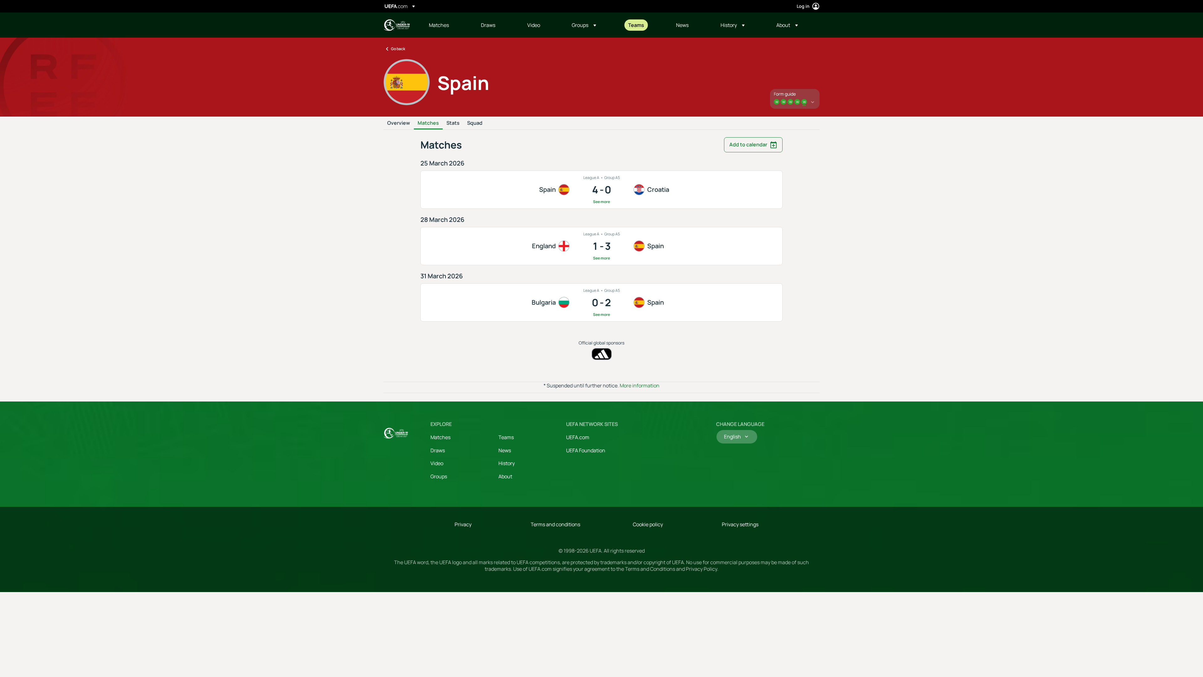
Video (436, 463)
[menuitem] (447, 25)
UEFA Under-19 (396, 25)
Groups (438, 476)
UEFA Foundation (585, 450)
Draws (437, 450)
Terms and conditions (555, 524)
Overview (398, 123)
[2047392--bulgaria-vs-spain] (601, 302)
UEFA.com (577, 437)
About (505, 476)
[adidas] (601, 354)
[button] (584, 25)
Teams (506, 437)
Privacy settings (740, 524)
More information (639, 385)
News (504, 450)
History (506, 463)
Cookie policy (648, 524)
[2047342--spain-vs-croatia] (601, 190)
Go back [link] (398, 48)
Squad (474, 123)
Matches (428, 123)
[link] (439, 25)
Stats (453, 123)
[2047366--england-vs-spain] (601, 246)
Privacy (463, 524)
